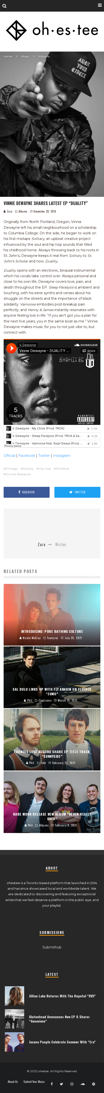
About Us (13, 1081)
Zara (9, 211)
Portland (62, 468)
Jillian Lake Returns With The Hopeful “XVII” (62, 995)
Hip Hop (45, 468)
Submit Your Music (34, 1081)
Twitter (44, 455)
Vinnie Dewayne (18, 474)
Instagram (62, 455)
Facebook (26, 455)
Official (9, 455)
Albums (23, 211)
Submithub (52, 947)
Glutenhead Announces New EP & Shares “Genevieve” (59, 1019)
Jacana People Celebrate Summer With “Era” (62, 1041)
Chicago (12, 468)
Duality (28, 468)
